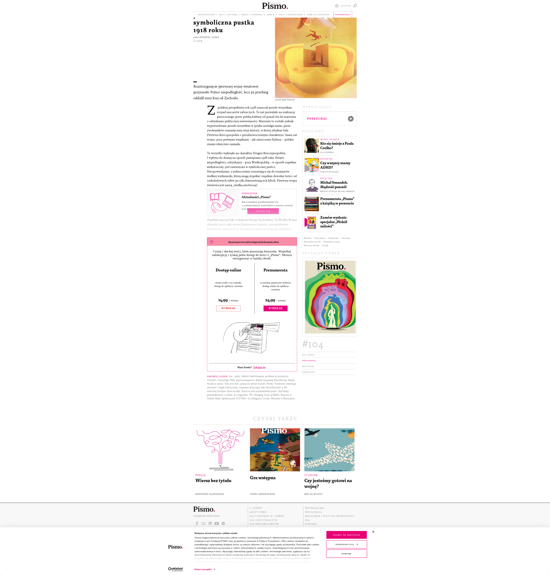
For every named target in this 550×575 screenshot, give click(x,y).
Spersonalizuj (345, 544)
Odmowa (347, 553)
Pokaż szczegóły (203, 569)
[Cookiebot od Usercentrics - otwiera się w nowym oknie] (175, 569)
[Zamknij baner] (381, 532)
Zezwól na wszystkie (346, 535)
